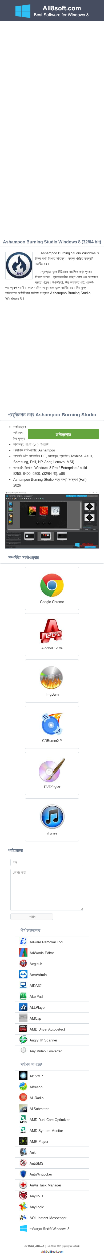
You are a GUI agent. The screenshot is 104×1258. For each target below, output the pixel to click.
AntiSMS (36, 1163)
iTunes (52, 833)
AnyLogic (37, 1207)
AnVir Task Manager (45, 1185)
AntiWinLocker (41, 1174)
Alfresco (36, 1087)
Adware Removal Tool (46, 942)
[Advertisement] (52, 76)
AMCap (35, 1018)
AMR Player (39, 1142)
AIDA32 (36, 986)
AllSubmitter (39, 1109)
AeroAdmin (38, 975)
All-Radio (36, 1098)
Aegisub (36, 964)
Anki (33, 1153)
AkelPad (36, 997)
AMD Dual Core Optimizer (50, 1120)
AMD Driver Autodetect (47, 1029)
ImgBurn (52, 694)
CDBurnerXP (52, 741)
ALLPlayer (38, 1008)
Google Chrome (52, 602)
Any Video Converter (46, 1051)
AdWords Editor (42, 953)
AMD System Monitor (46, 1131)
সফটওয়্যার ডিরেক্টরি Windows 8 (49, 1229)
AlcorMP (36, 1076)
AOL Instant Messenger (48, 1218)
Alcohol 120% (52, 648)
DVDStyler (52, 787)
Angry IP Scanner (43, 1040)
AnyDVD (36, 1196)
